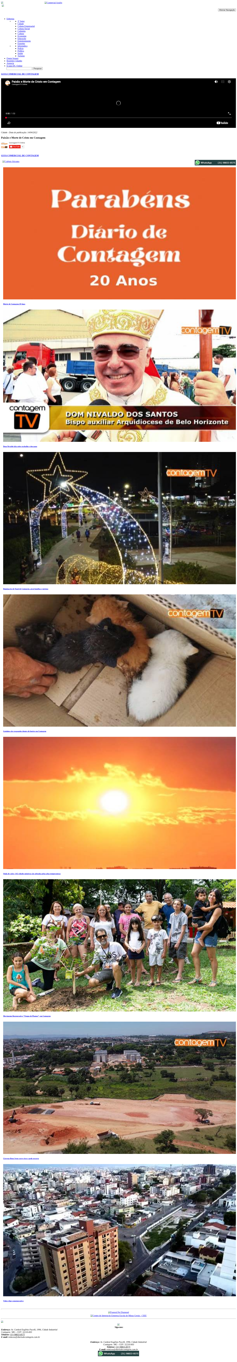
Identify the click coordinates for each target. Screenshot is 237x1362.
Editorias (10, 19)
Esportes (21, 43)
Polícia (20, 48)
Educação (22, 38)
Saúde (20, 53)
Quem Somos (12, 58)
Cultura (21, 33)
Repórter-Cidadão (14, 61)
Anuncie (10, 63)
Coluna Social (24, 28)
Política (21, 51)
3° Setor (21, 21)
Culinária (22, 31)
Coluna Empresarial (26, 26)
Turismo (21, 56)
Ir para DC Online (14, 66)
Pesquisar (38, 68)
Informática (22, 46)
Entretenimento (24, 41)
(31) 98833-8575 (17, 1334)
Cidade (21, 24)
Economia (22, 36)
